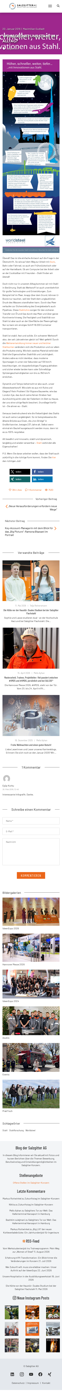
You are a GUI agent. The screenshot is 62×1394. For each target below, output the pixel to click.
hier (54, 457)
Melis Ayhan (39, 673)
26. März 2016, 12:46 (10, 789)
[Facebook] (40, 1375)
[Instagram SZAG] (12, 1312)
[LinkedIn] (13, 1375)
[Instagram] (22, 1375)
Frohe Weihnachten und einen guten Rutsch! (31, 744)
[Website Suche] (58, 6)
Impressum (33, 1382)
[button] (20, 472)
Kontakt (46, 1382)
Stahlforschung (16, 1130)
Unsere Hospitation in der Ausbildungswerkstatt (26, 1276)
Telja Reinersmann (38, 605)
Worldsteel (30, 1130)
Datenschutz (18, 1382)
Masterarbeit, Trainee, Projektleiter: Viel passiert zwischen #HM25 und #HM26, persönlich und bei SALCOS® (31, 679)
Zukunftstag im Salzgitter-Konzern (42, 1198)
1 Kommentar (35, 489)
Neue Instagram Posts (32, 1297)
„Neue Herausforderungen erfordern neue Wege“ (32, 507)
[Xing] (50, 1375)
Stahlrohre (24, 309)
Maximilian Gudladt (34, 28)
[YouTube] (31, 1375)
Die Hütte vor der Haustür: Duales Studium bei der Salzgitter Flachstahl (31, 611)
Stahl (39, 442)
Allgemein (13, 48)
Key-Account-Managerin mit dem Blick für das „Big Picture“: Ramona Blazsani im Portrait (29, 531)
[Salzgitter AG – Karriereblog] (22, 6)
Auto (52, 261)
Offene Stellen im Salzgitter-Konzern (31, 1182)
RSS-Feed (32, 1240)
